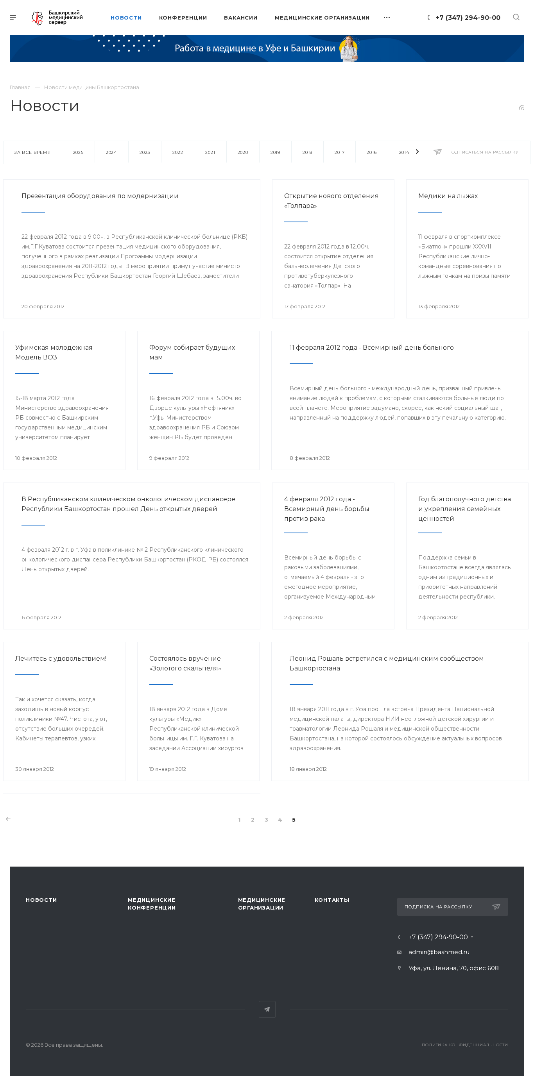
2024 (111, 152)
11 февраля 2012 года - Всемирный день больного (372, 347)
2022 (177, 152)
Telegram (267, 1009)
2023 (145, 152)
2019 (275, 152)
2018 (307, 152)
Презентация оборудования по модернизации (100, 196)
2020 (243, 152)
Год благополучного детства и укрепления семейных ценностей (464, 508)
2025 (78, 152)
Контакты (332, 900)
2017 (339, 152)
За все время (32, 152)
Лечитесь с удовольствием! (60, 658)
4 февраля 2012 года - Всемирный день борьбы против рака (326, 508)
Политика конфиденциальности (465, 1044)
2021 (210, 152)
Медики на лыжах (448, 196)
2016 (371, 152)
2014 (404, 152)
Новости (41, 900)
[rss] (522, 107)
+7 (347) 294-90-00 (467, 17)
